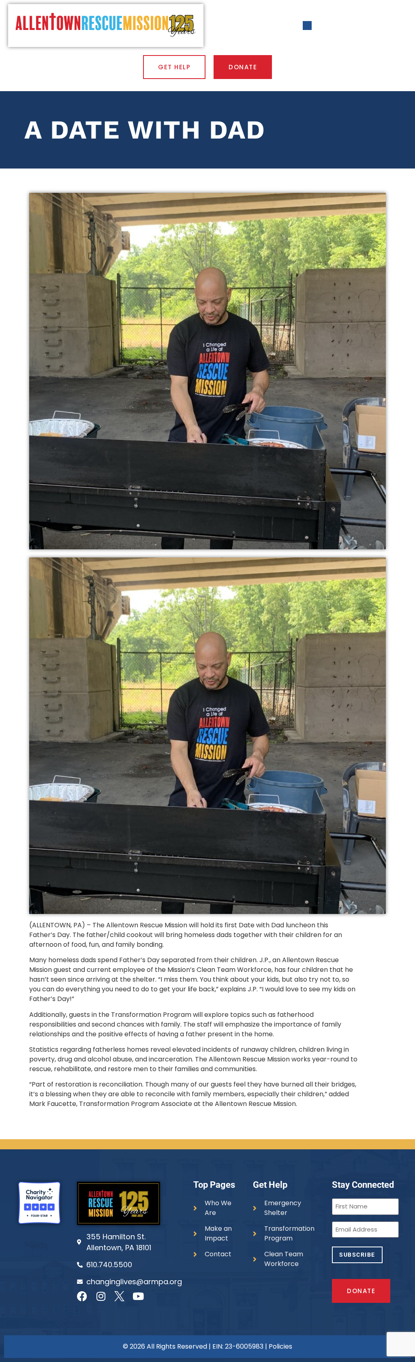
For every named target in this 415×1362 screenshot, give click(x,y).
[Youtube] (138, 1296)
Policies (280, 1346)
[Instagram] (101, 1296)
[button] (307, 25)
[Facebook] (82, 1296)
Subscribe (357, 1254)
